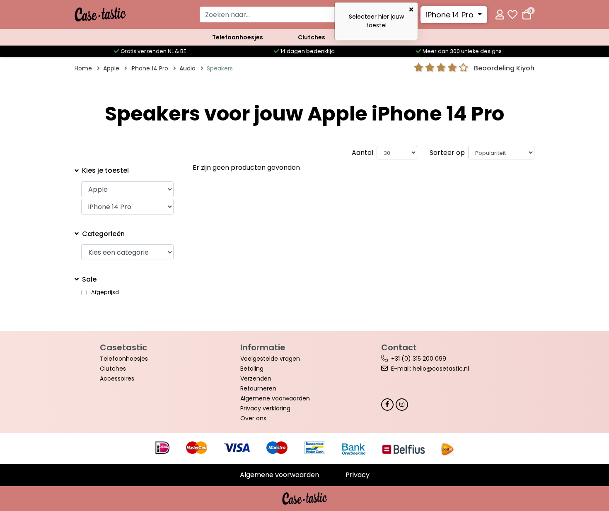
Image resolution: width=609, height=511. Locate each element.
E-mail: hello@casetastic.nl (430, 368)
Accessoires (117, 378)
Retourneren (258, 388)
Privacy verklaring (265, 408)
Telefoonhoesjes (237, 37)
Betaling (251, 368)
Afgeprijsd (105, 292)
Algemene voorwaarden (275, 398)
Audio (187, 68)
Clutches (311, 37)
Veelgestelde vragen (270, 358)
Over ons (253, 418)
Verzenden (255, 378)
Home (83, 68)
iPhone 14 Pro (451, 15)
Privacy (358, 475)
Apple (111, 68)
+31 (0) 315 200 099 (418, 358)
